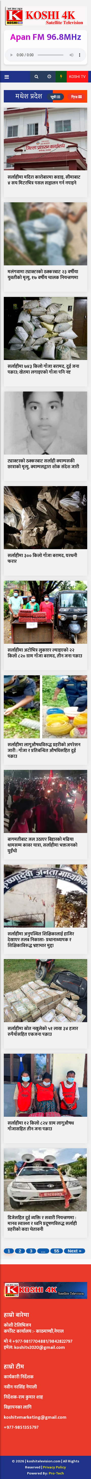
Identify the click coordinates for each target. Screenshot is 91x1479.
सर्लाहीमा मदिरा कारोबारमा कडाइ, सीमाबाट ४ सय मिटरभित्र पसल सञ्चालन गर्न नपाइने (44, 180)
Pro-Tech (56, 1473)
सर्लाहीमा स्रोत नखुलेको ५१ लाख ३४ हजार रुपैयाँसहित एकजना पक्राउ (43, 1031)
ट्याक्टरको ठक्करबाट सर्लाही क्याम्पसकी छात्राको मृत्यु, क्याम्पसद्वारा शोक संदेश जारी (43, 464)
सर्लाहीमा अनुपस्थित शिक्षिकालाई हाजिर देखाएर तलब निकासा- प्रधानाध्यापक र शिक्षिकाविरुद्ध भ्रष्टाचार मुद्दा (41, 940)
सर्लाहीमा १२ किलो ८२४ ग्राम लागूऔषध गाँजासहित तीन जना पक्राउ (41, 1126)
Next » (74, 1250)
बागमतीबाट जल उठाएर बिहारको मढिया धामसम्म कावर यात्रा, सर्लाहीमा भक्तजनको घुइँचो (42, 845)
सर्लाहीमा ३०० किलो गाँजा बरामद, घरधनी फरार (42, 558)
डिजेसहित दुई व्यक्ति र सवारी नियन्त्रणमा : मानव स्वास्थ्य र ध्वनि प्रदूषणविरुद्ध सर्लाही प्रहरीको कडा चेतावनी (42, 1224)
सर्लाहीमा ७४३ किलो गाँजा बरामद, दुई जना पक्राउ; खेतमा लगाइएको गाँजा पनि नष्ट (43, 369)
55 (56, 1250)
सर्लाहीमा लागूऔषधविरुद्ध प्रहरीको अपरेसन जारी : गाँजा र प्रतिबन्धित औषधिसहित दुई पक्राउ (44, 751)
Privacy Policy (54, 1467)
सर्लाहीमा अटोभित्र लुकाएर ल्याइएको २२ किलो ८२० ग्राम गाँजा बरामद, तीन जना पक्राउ (45, 653)
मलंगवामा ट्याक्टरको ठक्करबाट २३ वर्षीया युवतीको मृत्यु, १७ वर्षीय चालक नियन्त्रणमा (43, 275)
